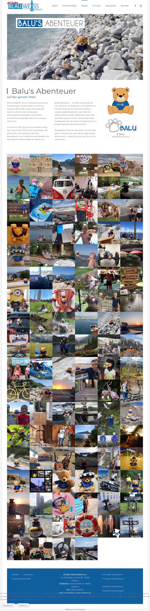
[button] (18, 165)
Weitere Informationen (75, 609)
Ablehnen (23, 606)
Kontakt (15, 574)
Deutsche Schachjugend (113, 591)
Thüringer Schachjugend (113, 579)
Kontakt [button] (125, 6)
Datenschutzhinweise (21, 579)
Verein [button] (84, 6)
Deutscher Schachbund (112, 586)
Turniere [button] (96, 6)
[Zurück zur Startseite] (24, 6)
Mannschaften (69, 6)
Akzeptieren (8, 606)
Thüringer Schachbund (112, 574)
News (55, 6)
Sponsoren (110, 6)
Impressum (29, 574)
